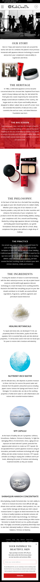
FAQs (13, 540)
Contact (8, 540)
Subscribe (20, 575)
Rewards (29, 1)
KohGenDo (20, 7)
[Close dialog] (36, 544)
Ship (18, 540)
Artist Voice (29, 540)
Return (23, 540)
